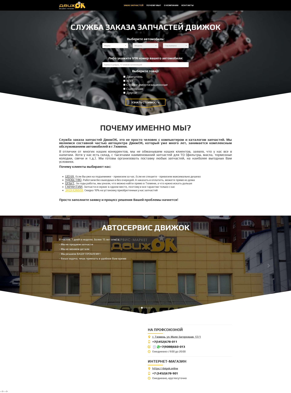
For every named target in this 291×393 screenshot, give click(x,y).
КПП (129, 81)
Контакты (187, 5)
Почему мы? (153, 5)
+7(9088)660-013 (172, 346)
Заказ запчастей (133, 5)
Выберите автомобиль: (145, 39)
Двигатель (134, 76)
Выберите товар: (145, 71)
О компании (171, 5)
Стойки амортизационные (147, 84)
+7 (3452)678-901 (165, 373)
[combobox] (115, 45)
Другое (131, 92)
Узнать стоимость (145, 102)
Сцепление (134, 89)
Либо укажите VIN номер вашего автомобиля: (145, 58)
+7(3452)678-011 (164, 341)
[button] (22, 265)
